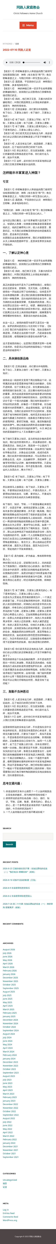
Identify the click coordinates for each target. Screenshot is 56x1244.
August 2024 (9, 1034)
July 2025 (7, 995)
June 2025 (7, 998)
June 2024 (7, 1041)
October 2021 (9, 1153)
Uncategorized (10, 1180)
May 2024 (7, 1044)
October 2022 (9, 1111)
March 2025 (8, 1009)
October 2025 (9, 984)
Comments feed (10, 1216)
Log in (6, 1209)
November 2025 (10, 981)
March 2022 (8, 1136)
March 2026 (8, 967)
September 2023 (11, 1072)
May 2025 (7, 1002)
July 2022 (7, 1122)
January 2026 (9, 974)
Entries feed (9, 1213)
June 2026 (7, 956)
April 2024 (8, 1048)
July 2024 (7, 1037)
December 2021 (10, 1146)
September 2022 (11, 1114)
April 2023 (8, 1090)
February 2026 (10, 970)
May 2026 (7, 960)
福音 (5, 1183)
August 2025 (9, 991)
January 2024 (9, 1058)
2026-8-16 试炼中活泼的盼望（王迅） (20, 880)
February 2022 (10, 1139)
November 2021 (10, 1150)
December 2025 (10, 977)
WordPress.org (10, 1220)
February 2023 (10, 1097)
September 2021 (11, 1157)
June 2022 (7, 1125)
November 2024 (10, 1023)
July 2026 (7, 953)
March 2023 (8, 1093)
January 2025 (9, 1016)
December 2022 (10, 1104)
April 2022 (8, 1132)
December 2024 (10, 1019)
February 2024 (10, 1055)
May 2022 (7, 1129)
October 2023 (9, 1069)
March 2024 (8, 1051)
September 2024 (11, 1030)
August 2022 (9, 1118)
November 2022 (10, 1107)
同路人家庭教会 (28, 7)
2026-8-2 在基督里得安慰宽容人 (17, 896)
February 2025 (10, 1012)
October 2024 (9, 1026)
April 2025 (8, 1005)
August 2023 (9, 1076)
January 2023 (9, 1100)
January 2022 (9, 1143)
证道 (17, 44)
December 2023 (10, 1062)
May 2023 (7, 1086)
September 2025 (11, 988)
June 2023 (7, 1083)
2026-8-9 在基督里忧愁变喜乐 (16, 887)
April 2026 (8, 963)
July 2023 (7, 1079)
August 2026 (9, 949)
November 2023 (10, 1065)
